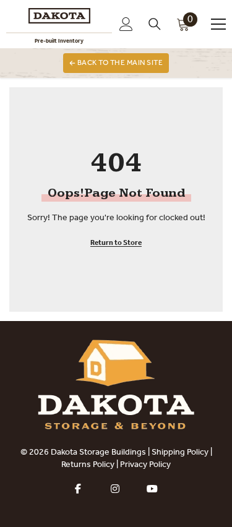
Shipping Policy (180, 453)
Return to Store (116, 243)
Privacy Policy (145, 465)
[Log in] (126, 24)
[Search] (154, 24)
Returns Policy (87, 465)
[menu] (218, 24)
